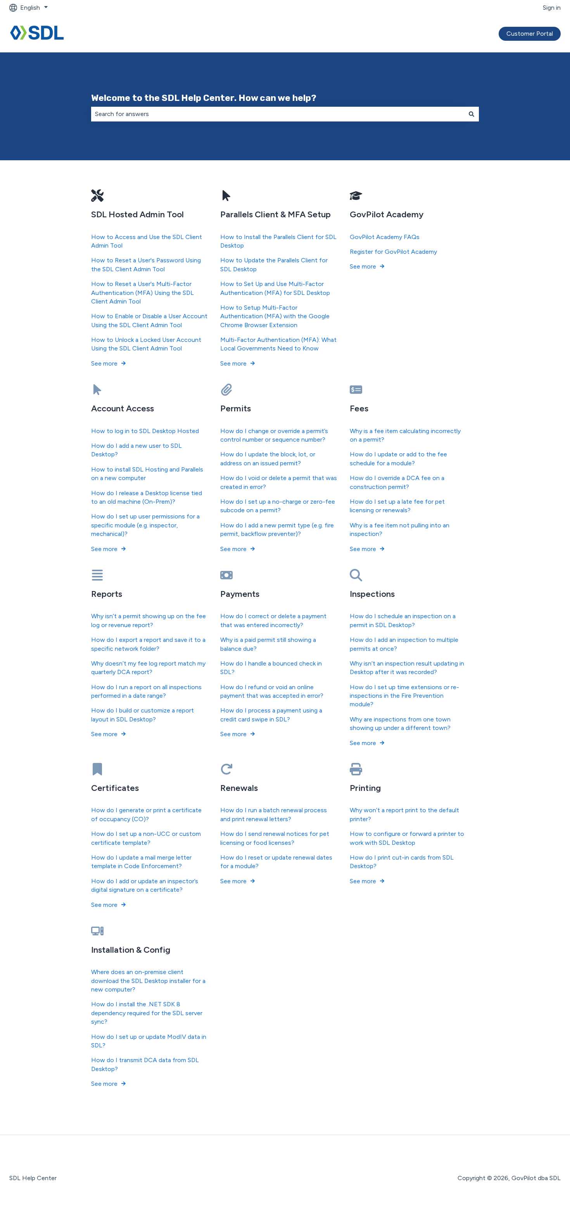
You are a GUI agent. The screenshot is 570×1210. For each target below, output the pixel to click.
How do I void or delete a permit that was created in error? (278, 482)
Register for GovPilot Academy (393, 251)
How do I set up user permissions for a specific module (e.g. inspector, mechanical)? (145, 525)
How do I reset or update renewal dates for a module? (276, 862)
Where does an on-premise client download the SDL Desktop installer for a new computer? (148, 980)
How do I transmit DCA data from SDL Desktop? (145, 1064)
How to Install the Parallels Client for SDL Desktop (278, 241)
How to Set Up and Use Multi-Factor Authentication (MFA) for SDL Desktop (275, 288)
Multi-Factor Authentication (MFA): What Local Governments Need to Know (278, 344)
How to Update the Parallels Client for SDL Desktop (274, 264)
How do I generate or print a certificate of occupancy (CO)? (146, 814)
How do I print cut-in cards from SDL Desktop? (402, 862)
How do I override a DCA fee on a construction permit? (397, 482)
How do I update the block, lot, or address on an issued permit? (267, 458)
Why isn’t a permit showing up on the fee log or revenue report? (148, 620)
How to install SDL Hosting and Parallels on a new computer (147, 474)
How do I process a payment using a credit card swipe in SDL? (271, 715)
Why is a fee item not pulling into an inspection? (399, 529)
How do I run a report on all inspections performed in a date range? (146, 691)
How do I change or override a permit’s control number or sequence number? (274, 435)
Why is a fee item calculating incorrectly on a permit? (405, 435)
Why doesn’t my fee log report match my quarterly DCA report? (148, 668)
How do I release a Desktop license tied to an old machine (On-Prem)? (146, 497)
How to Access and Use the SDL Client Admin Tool (146, 241)
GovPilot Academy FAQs (385, 237)
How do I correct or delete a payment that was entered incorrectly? (273, 620)
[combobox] (277, 114)
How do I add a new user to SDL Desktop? (136, 450)
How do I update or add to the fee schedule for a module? (398, 458)
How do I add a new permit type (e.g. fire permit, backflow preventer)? (277, 529)
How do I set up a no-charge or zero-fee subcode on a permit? (277, 506)
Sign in (552, 7)
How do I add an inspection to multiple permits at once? (404, 644)
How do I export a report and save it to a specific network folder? (148, 644)
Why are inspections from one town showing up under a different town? (400, 724)
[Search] (471, 114)
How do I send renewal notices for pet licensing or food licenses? (274, 838)
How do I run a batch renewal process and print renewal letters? (273, 814)
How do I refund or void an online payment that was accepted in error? (271, 691)
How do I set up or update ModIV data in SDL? (148, 1041)
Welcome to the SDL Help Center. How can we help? (203, 97)
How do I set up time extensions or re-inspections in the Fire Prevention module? (404, 695)
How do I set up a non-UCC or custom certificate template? (146, 838)
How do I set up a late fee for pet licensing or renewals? (397, 506)
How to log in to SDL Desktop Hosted (145, 431)
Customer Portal (529, 33)
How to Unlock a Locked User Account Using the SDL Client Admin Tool (146, 344)
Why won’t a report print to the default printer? (404, 814)
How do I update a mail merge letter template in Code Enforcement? (141, 862)
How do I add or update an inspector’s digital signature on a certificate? (144, 885)
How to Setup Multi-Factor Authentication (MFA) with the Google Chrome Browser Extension (275, 316)
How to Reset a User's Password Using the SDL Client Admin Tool (146, 264)
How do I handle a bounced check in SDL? (271, 668)
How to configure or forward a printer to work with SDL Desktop (407, 838)
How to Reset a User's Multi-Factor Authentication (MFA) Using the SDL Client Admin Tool (142, 292)
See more (104, 363)
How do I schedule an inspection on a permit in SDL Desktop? (403, 620)
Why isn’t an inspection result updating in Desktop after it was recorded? (407, 668)
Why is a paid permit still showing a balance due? (268, 644)
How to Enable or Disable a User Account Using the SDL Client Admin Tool (149, 320)
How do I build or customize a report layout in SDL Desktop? (142, 715)
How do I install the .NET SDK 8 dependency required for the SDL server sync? (146, 1012)
